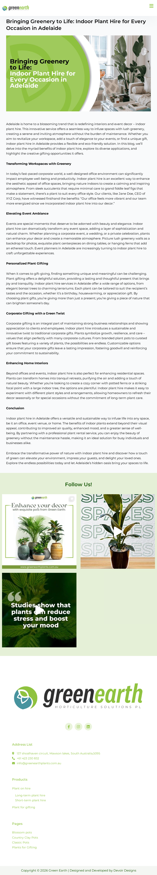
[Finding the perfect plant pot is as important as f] (39, 531)
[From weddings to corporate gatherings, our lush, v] (118, 531)
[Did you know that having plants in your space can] (39, 610)
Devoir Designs (124, 870)
